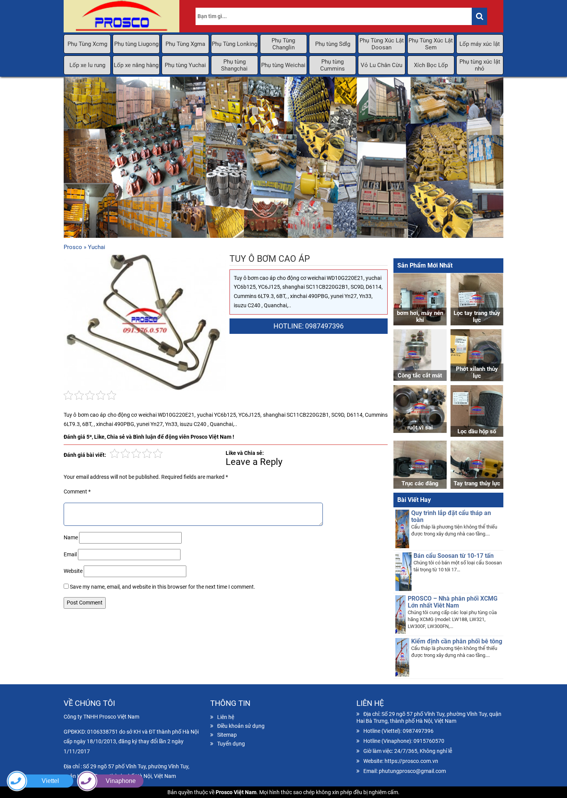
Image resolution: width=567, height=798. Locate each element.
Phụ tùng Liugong (136, 43)
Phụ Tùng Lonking (234, 43)
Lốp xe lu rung (87, 65)
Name (71, 537)
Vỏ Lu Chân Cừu (381, 65)
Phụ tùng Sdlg (332, 43)
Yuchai (96, 247)
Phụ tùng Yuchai (185, 65)
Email (70, 554)
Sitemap (227, 735)
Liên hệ (225, 717)
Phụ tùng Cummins (332, 65)
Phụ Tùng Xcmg (87, 43)
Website (73, 571)
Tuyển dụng (231, 744)
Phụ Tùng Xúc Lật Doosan (381, 44)
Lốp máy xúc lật (479, 43)
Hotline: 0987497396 (308, 326)
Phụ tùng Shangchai (234, 65)
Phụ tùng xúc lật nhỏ (479, 65)
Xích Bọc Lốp (431, 65)
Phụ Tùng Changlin (283, 44)
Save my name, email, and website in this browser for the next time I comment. (162, 587)
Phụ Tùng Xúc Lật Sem (430, 44)
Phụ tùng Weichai (283, 65)
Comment (77, 491)
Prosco (73, 247)
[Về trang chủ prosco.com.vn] (121, 16)
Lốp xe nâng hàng (136, 65)
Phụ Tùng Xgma (185, 43)
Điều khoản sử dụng (241, 726)
